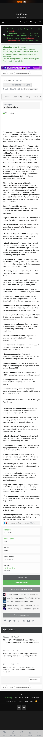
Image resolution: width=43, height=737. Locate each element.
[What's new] (35, 22)
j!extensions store (31, 89)
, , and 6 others (22, 523)
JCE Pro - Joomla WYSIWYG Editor (19, 602)
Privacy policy (23, 701)
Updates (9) (17, 97)
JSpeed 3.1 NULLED (11, 637)
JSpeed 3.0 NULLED (11, 650)
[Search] (40, 22)
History (27, 97)
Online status (18, 698)
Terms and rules (11, 701)
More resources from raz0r (21, 590)
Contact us (35, 698)
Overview (6, 97)
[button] (3, 22)
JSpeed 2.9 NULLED (11, 664)
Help (31, 701)
